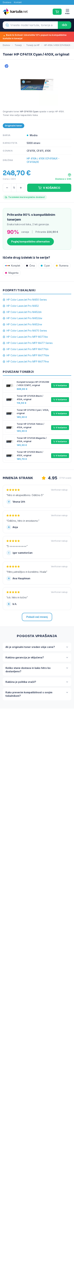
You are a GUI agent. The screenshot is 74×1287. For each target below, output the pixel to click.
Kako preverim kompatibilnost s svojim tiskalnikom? (29, 694)
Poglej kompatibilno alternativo (30, 241)
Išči (64, 25)
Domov (6, 45)
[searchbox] (30, 25)
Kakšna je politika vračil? (21, 681)
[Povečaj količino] (21, 188)
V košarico (61, 385)
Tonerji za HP (33, 45)
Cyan (47, 265)
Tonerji (18, 45)
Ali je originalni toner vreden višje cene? (30, 646)
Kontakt (18, 2)
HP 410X (59, 111)
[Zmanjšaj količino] (7, 188)
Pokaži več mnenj (37, 616)
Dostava (7, 2)
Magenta (13, 272)
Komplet (15, 265)
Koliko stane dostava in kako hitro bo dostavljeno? (28, 669)
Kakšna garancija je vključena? (25, 657)
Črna (32, 265)
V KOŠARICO (51, 187)
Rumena (63, 265)
